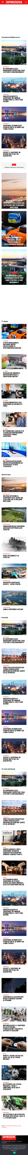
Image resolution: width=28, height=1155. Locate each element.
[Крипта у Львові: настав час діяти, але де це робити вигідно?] (14, 1044)
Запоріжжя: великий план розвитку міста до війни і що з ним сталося (13, 127)
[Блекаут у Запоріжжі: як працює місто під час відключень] (14, 140)
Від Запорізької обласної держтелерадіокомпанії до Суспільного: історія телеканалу (13, 463)
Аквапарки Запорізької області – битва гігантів (11, 583)
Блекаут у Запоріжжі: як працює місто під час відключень (11, 154)
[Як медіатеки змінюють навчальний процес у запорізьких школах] (14, 361)
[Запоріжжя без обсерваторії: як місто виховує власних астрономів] (14, 985)
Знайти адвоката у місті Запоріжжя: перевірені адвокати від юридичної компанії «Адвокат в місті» (12, 851)
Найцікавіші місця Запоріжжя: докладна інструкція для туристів (14, 528)
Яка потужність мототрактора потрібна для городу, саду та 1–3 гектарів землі (14, 1116)
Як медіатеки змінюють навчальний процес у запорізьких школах (11, 375)
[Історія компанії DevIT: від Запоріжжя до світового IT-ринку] (14, 391)
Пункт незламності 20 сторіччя (11, 557)
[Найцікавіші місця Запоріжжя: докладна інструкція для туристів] (14, 514)
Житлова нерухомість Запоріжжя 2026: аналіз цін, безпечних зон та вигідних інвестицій (14, 204)
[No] (26, 1149)
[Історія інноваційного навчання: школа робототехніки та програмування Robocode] (14, 229)
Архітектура (14, 197)
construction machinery (12, 1125)
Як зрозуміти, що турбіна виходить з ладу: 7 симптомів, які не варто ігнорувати (12, 1086)
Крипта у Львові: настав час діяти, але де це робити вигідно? (13, 1057)
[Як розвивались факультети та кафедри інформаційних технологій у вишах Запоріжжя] (14, 419)
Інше (4, 847)
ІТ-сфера (14, 234)
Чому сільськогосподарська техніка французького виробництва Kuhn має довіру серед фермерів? (14, 670)
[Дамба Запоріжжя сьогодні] (14, 597)
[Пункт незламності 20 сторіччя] (14, 544)
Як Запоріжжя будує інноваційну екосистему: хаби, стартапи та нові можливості (14, 70)
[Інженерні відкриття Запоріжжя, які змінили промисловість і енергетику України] (14, 84)
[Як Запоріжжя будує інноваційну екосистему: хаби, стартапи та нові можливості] (14, 52)
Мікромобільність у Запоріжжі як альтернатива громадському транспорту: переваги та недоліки (14, 1028)
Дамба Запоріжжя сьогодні (13, 609)
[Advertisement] (14, 19)
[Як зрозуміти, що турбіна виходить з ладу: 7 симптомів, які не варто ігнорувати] (14, 1072)
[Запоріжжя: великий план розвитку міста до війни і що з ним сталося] (14, 114)
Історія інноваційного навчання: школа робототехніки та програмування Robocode (14, 241)
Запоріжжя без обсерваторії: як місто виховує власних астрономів (13, 998)
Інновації (6, 66)
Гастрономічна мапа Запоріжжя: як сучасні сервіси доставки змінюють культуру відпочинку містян (13, 882)
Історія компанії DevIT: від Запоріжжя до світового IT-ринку (13, 404)
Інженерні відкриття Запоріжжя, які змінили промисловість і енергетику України (13, 99)
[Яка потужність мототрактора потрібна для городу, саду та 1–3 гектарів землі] (14, 1102)
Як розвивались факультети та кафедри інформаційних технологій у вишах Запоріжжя (13, 433)
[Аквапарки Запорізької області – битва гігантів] (14, 571)
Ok (14, 1152)
